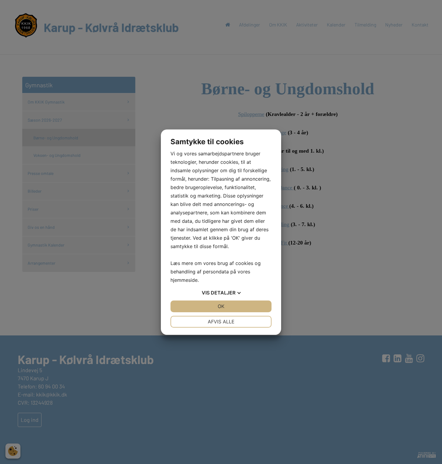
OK (221, 306)
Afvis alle (221, 322)
